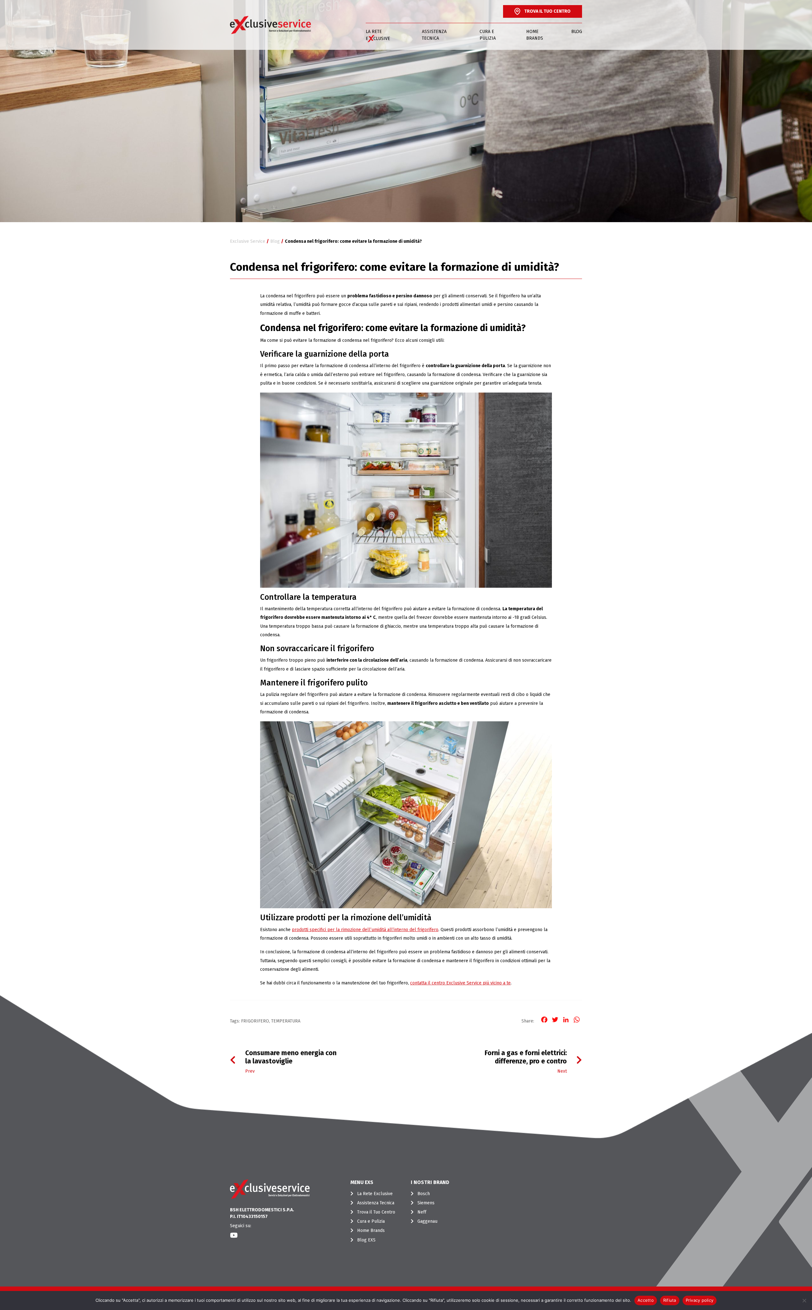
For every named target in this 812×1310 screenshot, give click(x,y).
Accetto (646, 1300)
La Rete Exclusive (375, 1193)
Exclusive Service (247, 241)
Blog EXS (366, 1240)
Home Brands (534, 35)
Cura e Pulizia (488, 35)
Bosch (423, 1193)
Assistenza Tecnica (434, 35)
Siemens (426, 1203)
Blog (576, 31)
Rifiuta (669, 1300)
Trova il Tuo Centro (376, 1212)
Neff (421, 1212)
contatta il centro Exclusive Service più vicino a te (460, 983)
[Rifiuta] (804, 1300)
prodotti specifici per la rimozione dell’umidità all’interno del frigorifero (365, 929)
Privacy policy (700, 1300)
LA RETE (378, 35)
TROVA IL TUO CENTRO (547, 11)
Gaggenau (427, 1221)
